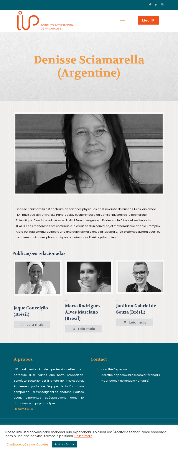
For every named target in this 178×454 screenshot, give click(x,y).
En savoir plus (23, 409)
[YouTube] (156, 4)
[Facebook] (150, 4)
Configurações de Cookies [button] (28, 444)
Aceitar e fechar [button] (64, 444)
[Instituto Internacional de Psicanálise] (44, 21)
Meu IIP (148, 20)
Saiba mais (83, 436)
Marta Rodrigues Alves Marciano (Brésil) (83, 312)
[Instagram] (162, 4)
